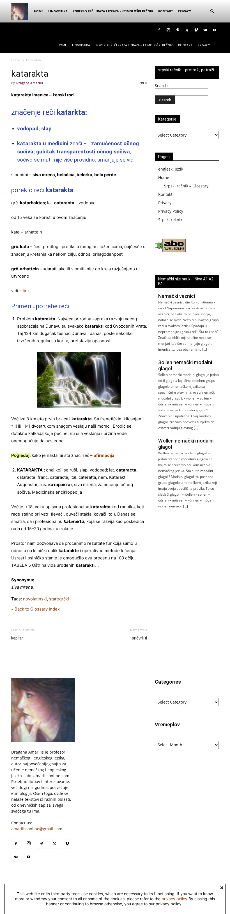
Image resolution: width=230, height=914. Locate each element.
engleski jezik (170, 169)
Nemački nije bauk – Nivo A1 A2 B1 (185, 281)
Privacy (184, 11)
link (26, 290)
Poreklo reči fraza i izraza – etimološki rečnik (113, 11)
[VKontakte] (205, 30)
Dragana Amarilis (29, 83)
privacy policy (174, 898)
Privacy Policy (170, 211)
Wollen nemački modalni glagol (185, 444)
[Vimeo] (196, 30)
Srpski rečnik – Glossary (186, 186)
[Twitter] (187, 30)
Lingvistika (58, 11)
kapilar (17, 638)
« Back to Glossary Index (35, 609)
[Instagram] (168, 30)
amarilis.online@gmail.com (36, 828)
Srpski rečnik (170, 219)
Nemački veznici (176, 296)
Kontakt (165, 11)
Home (38, 11)
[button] (212, 11)
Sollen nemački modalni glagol (185, 365)
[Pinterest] (177, 30)
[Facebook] (159, 30)
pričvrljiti (139, 638)
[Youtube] (214, 30)
